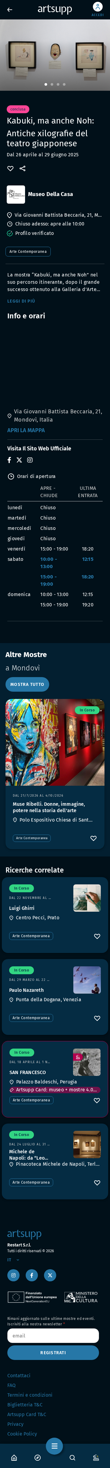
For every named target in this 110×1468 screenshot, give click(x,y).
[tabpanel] (55, 55)
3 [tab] (58, 85)
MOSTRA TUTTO (27, 684)
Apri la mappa (26, 430)
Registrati (53, 1352)
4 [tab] (64, 85)
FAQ (11, 1385)
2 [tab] (52, 85)
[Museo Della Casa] (16, 194)
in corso (87, 710)
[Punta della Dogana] (87, 980)
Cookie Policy (22, 1434)
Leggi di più (21, 301)
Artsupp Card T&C (26, 1414)
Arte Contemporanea (28, 251)
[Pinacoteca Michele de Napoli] (87, 1144)
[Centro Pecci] (87, 898)
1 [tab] (46, 85)
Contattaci (19, 1375)
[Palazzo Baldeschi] (87, 1062)
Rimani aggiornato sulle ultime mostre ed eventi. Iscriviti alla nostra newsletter (51, 1321)
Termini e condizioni (30, 1395)
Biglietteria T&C (24, 1405)
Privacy (15, 1424)
